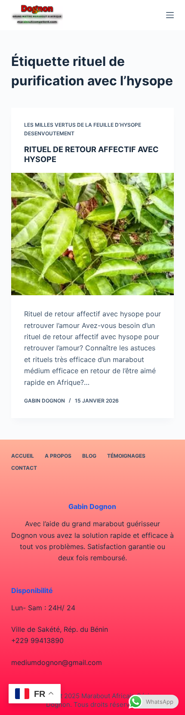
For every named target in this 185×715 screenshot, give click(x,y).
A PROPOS (58, 456)
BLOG (89, 456)
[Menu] (170, 15)
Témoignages (126, 456)
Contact (24, 468)
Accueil (22, 456)
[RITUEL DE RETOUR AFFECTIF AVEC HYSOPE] (92, 234)
